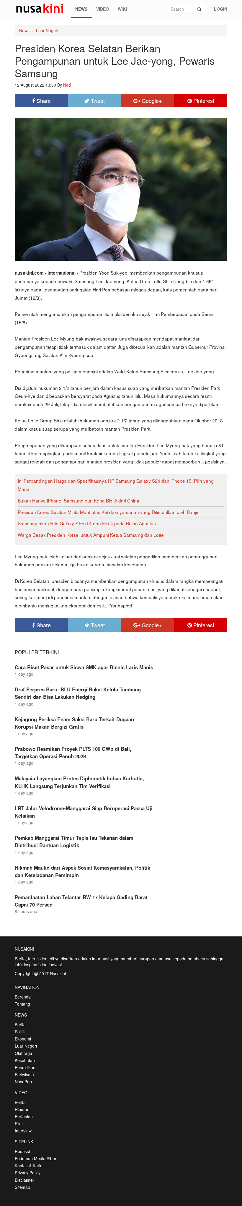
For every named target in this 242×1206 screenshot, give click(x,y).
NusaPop (23, 1082)
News (81, 9)
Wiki (122, 9)
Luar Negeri (47, 30)
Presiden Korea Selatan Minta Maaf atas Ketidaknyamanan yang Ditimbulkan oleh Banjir (108, 512)
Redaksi (22, 1151)
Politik (20, 1032)
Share (43, 100)
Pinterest (203, 100)
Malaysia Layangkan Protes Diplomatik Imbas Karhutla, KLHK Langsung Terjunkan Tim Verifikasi (79, 782)
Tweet (97, 100)
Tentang (22, 1004)
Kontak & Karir (28, 1165)
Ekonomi (23, 1039)
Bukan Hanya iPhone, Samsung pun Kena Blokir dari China (78, 500)
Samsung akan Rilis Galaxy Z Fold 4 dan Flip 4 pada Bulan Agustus (87, 523)
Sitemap (22, 1187)
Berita (20, 1024)
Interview (23, 1131)
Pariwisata (24, 1074)
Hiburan (22, 1109)
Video (102, 9)
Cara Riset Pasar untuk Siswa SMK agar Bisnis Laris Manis (84, 667)
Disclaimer (24, 1180)
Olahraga (23, 1053)
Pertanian (24, 1116)
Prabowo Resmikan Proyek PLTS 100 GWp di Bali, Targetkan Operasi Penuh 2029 (73, 752)
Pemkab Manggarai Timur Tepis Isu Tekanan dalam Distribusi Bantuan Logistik (74, 841)
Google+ (151, 100)
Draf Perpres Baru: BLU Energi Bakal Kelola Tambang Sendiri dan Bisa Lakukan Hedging (78, 693)
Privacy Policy (27, 1173)
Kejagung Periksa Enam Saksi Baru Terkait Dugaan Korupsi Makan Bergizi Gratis (74, 723)
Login (220, 9)
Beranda (23, 997)
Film (19, 1123)
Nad (67, 85)
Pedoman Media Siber (35, 1158)
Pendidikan (25, 1067)
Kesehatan (25, 1060)
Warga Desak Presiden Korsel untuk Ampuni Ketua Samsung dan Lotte (91, 534)
